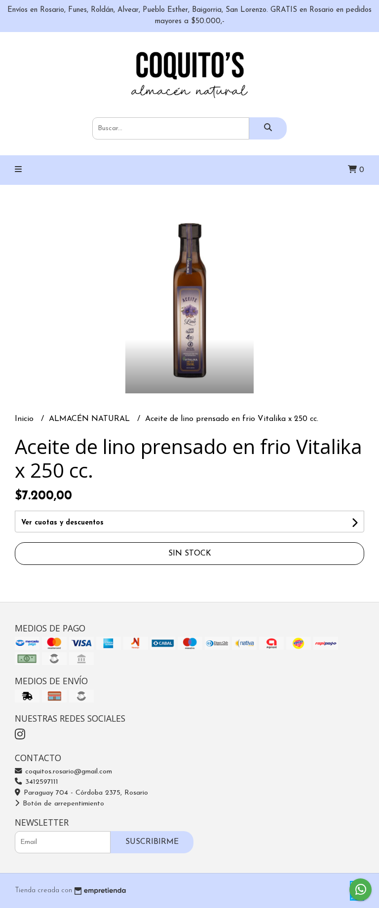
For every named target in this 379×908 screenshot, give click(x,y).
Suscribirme (152, 842)
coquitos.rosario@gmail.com (67, 771)
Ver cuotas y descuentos (62, 522)
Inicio (25, 419)
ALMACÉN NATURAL (90, 419)
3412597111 (40, 782)
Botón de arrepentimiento (62, 803)
